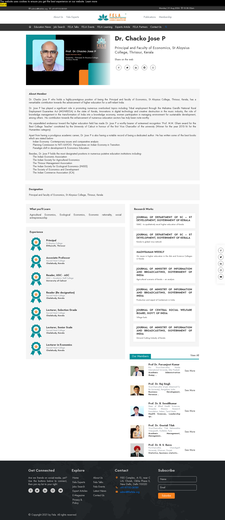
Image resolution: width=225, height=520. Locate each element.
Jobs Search (78, 486)
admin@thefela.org (39, 8)
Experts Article (122, 27)
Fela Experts (72, 17)
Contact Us (155, 27)
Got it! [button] (3, 4)
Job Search (59, 27)
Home (75, 478)
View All (194, 355)
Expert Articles (79, 491)
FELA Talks (73, 27)
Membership (165, 17)
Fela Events (99, 486)
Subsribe (166, 495)
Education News (42, 27)
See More (190, 371)
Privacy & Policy (77, 501)
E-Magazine (78, 495)
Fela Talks (98, 482)
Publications (150, 17)
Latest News (99, 491)
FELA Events (87, 27)
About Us (58, 17)
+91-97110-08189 (59, 8)
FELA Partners (140, 27)
